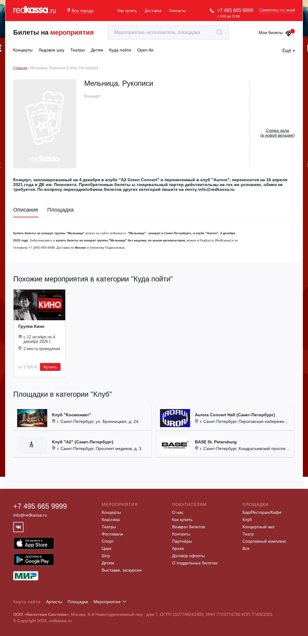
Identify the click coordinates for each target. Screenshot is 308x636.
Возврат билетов (188, 526)
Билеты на (53, 32)
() (277, 133)
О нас (177, 512)
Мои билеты (271, 32)
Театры (109, 526)
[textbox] (168, 32)
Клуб (247, 519)
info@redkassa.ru (30, 515)
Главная (20, 68)
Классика (111, 519)
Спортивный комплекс (264, 541)
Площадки (78, 601)
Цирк (106, 548)
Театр (248, 534)
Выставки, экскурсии (122, 570)
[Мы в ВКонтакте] (18, 527)
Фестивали (112, 534)
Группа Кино (31, 326)
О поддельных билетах (195, 562)
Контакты (177, 10)
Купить (50, 367)
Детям (108, 562)
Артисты (54, 601)
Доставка (153, 10)
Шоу (106, 555)
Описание (25, 210)
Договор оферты (188, 555)
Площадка (60, 210)
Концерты (111, 512)
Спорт (108, 541)
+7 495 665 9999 (235, 10)
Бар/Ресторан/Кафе (262, 512)
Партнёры (182, 541)
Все (246, 548)
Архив (178, 548)
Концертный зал (258, 526)
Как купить (127, 10)
